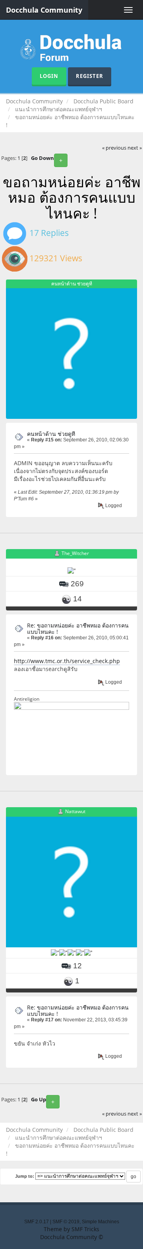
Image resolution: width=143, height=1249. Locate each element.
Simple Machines (100, 1221)
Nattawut (75, 811)
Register (89, 76)
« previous (114, 147)
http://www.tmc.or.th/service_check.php (67, 661)
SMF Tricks (85, 1229)
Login (49, 76)
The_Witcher (75, 553)
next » (135, 147)
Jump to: (24, 1176)
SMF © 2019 (65, 1221)
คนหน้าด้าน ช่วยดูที (51, 433)
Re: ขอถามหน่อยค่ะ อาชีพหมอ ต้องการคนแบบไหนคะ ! (78, 628)
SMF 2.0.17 (36, 1221)
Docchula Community (44, 10)
